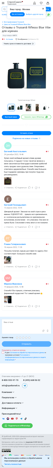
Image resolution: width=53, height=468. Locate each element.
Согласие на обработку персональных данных (27, 352)
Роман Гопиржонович (15, 244)
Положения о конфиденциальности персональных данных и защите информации (25, 357)
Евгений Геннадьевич (15, 205)
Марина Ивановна (13, 284)
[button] (4, 108)
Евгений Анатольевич (15, 151)
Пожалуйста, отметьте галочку (13, 350)
